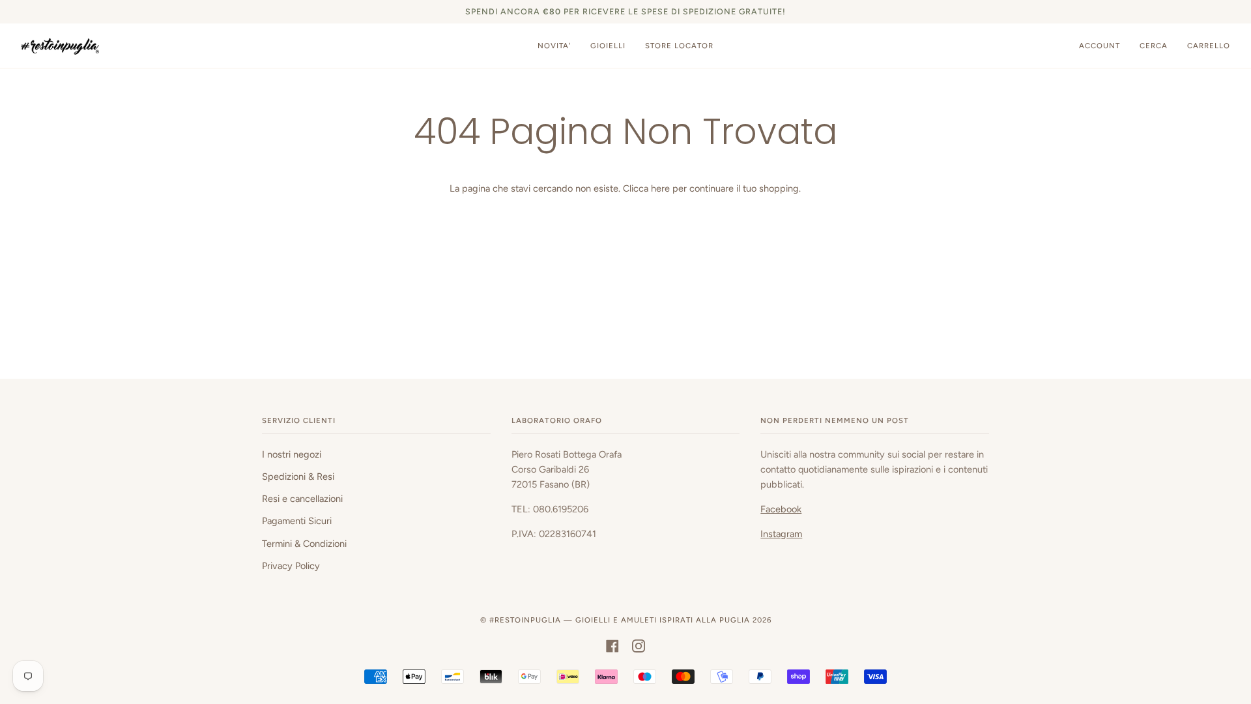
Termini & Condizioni (304, 544)
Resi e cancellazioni (302, 499)
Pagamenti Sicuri (297, 521)
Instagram (781, 534)
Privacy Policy (291, 566)
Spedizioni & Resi (298, 476)
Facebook (780, 509)
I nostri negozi (291, 454)
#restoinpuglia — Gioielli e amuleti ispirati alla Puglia (619, 619)
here (660, 188)
